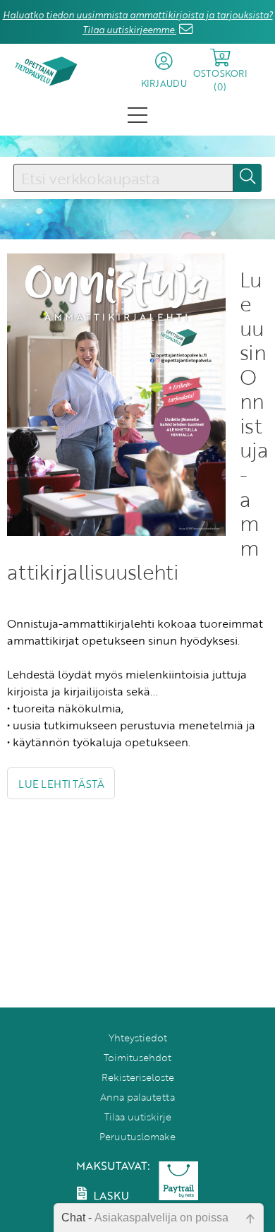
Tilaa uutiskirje (137, 1116)
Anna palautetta (137, 1096)
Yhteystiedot (138, 1037)
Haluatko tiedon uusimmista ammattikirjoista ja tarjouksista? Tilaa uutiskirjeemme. (138, 22)
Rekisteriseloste (138, 1077)
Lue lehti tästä (61, 783)
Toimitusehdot (137, 1057)
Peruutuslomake (137, 1136)
